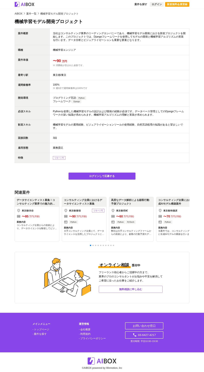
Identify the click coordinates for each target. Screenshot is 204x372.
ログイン (157, 4)
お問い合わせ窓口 (144, 325)
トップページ (41, 329)
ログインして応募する (102, 176)
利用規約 (85, 334)
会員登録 (177, 4)
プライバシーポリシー (93, 338)
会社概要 (85, 329)
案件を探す (141, 4)
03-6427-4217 (147, 335)
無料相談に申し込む (130, 289)
